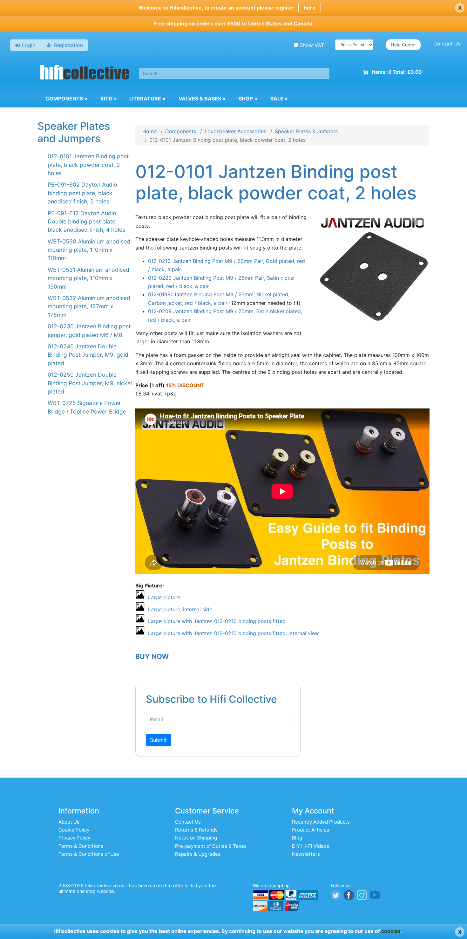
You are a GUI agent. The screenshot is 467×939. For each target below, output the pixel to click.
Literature (147, 98)
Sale (279, 98)
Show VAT (312, 45)
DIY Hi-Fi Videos (310, 846)
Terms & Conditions (80, 846)
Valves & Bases (202, 98)
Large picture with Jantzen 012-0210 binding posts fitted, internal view (233, 633)
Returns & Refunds (196, 830)
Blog (297, 838)
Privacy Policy (74, 838)
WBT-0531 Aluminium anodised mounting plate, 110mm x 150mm (88, 278)
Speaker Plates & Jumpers (306, 131)
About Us (68, 822)
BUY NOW (152, 656)
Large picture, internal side (180, 609)
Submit (158, 740)
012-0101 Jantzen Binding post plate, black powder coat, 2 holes (88, 164)
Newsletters (306, 854)
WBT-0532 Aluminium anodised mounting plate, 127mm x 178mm (89, 306)
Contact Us (447, 43)
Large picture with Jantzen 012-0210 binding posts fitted (217, 621)
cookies (391, 931)
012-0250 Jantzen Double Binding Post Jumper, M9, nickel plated (90, 383)
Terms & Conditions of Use (88, 854)
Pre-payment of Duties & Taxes (211, 846)
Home (149, 131)
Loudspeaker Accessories (235, 131)
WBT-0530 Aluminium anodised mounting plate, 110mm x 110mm (89, 250)
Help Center (403, 44)
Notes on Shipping (196, 838)
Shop (248, 98)
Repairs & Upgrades (197, 854)
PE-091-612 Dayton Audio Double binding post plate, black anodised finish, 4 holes (86, 221)
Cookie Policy (73, 830)
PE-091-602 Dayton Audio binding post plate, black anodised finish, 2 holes (82, 193)
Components (66, 98)
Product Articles (310, 830)
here (309, 7)
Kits (108, 98)
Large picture (164, 597)
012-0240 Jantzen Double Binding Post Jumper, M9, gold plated (88, 355)
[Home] (84, 73)
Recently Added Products (321, 822)
